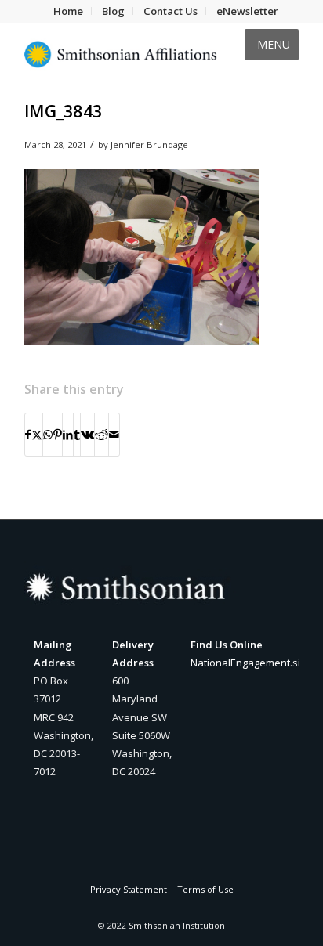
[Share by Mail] (114, 434)
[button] (273, 44)
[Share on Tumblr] (77, 434)
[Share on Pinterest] (57, 434)
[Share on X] (36, 434)
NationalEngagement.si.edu (256, 662)
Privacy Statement (128, 889)
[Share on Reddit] (101, 434)
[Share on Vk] (87, 434)
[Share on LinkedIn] (68, 434)
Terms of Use (205, 889)
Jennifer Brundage (149, 144)
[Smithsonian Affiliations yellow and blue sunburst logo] (134, 54)
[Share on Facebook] (28, 434)
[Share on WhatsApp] (48, 434)
